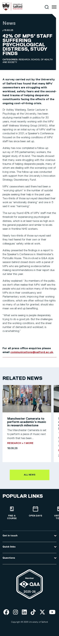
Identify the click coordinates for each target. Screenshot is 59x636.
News (9, 23)
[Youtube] (52, 612)
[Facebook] (6, 612)
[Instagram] (15, 612)
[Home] (12, 10)
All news (29, 475)
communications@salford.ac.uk (31, 352)
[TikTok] (33, 612)
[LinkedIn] (24, 612)
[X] (42, 612)
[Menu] (54, 7)
